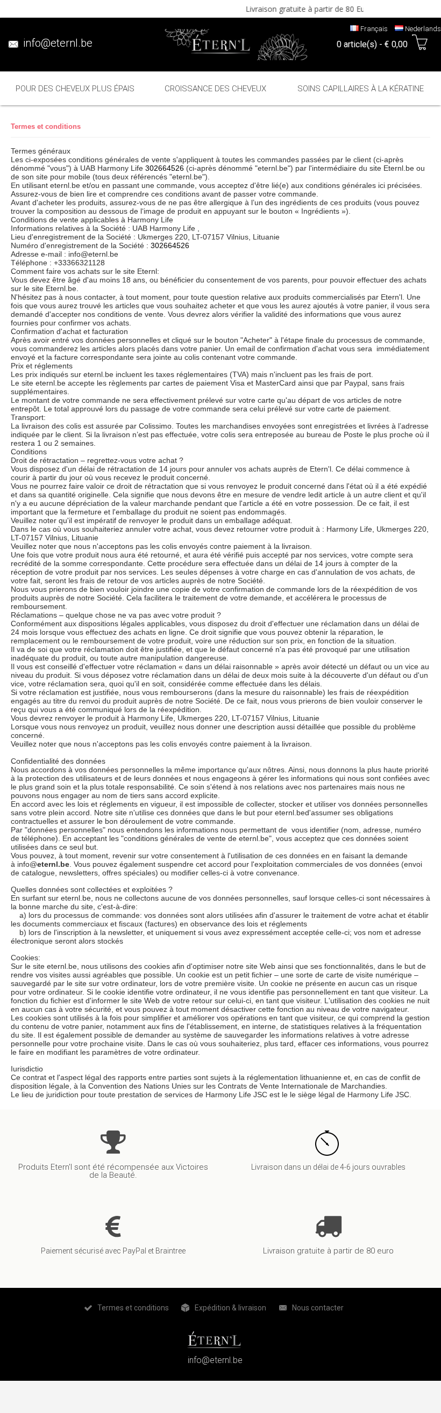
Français (373, 29)
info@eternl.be (58, 43)
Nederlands (422, 29)
